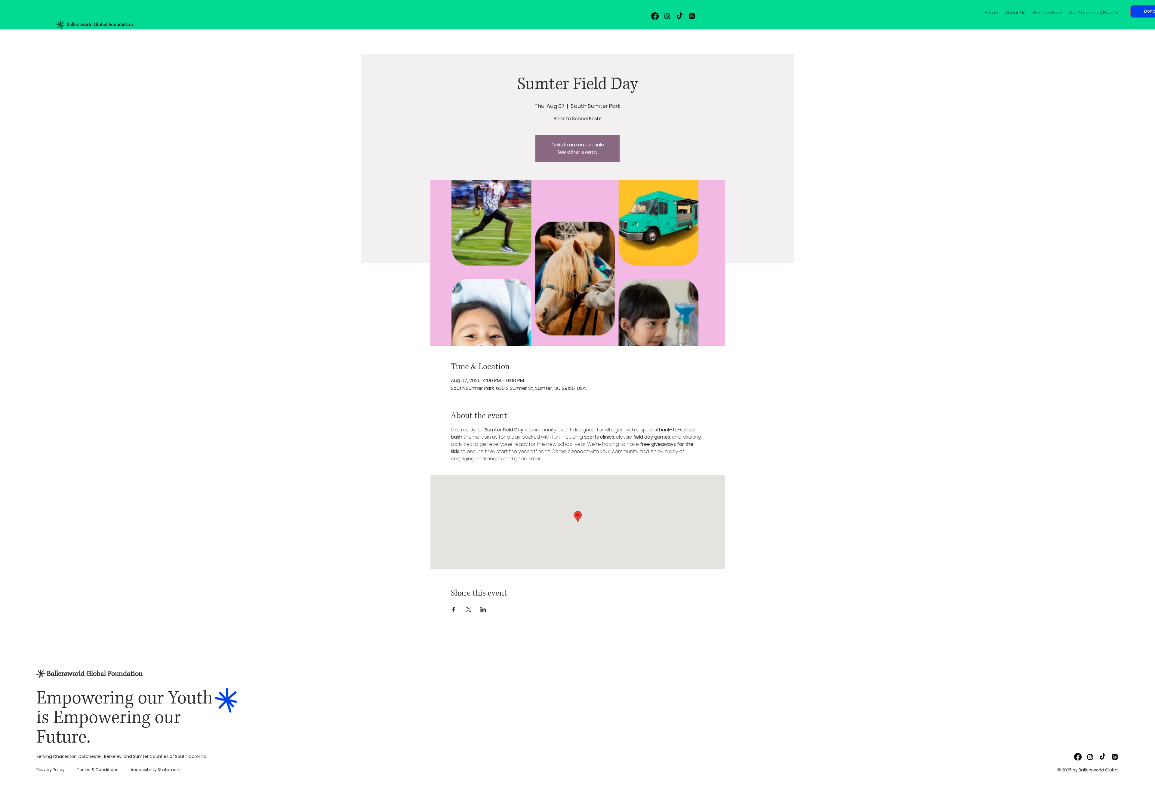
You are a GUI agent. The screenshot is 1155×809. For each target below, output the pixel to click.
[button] (1047, 13)
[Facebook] (655, 16)
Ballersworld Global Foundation (99, 24)
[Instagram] (667, 16)
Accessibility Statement (156, 770)
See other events (577, 152)
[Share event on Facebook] (454, 609)
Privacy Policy (50, 770)
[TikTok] (679, 16)
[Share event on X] (468, 609)
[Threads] (692, 16)
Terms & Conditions (98, 770)
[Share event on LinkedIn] (483, 609)
